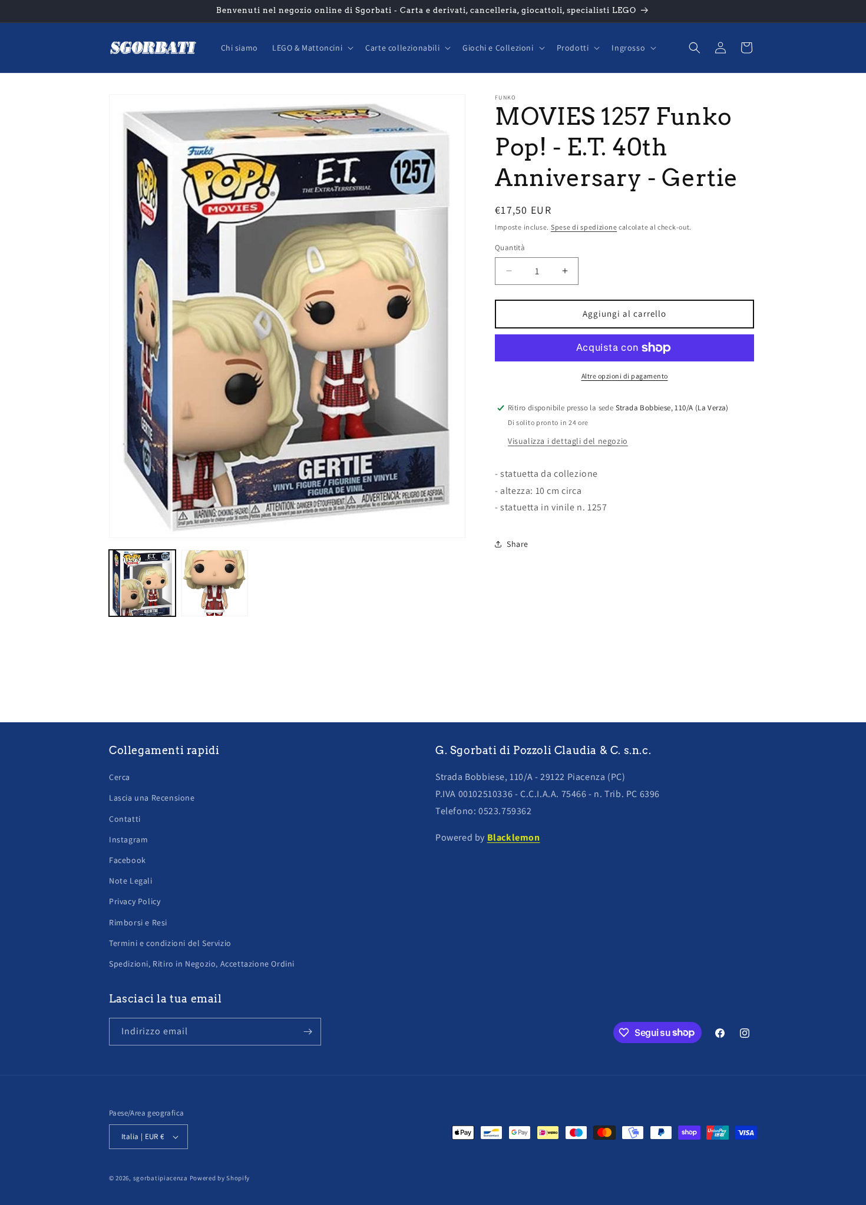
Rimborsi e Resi (138, 922)
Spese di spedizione (584, 227)
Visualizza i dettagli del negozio (568, 441)
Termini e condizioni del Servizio (170, 943)
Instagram (128, 839)
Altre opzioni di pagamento (624, 375)
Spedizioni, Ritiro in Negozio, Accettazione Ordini (202, 963)
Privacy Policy (134, 901)
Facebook (127, 860)
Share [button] (517, 544)
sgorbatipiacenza (160, 1178)
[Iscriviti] (307, 1031)
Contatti (125, 819)
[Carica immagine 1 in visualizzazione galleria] (142, 583)
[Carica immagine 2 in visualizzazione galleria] (214, 583)
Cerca (119, 777)
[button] (311, 47)
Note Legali (131, 880)
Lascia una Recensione (152, 797)
